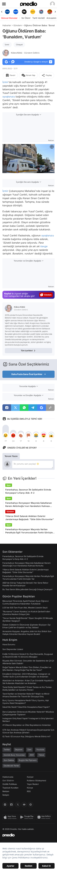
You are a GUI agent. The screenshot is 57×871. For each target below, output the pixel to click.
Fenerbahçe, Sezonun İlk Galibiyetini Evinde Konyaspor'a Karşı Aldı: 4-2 (28, 491)
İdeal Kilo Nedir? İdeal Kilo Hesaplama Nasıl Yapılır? (26, 707)
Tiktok (41, 755)
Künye (30, 788)
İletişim (5, 795)
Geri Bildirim (8, 780)
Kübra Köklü (25, 53)
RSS (29, 791)
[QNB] (41, 12)
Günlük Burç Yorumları (14, 755)
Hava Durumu (8, 644)
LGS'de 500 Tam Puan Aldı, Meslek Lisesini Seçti (24, 607)
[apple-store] (10, 817)
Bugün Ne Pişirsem (28, 760)
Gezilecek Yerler (11, 765)
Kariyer (30, 777)
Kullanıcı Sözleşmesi (36, 780)
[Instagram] (5, 804)
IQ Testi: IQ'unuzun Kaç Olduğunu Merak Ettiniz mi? (26, 736)
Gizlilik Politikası (9, 784)
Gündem (17, 25)
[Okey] (24, 12)
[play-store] (27, 817)
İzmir (7, 44)
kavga (43, 246)
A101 (32, 755)
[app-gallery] (44, 817)
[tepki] (5, 435)
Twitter (7, 749)
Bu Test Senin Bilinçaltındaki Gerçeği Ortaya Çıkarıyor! (27, 589)
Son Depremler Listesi (12, 649)
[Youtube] (24, 804)
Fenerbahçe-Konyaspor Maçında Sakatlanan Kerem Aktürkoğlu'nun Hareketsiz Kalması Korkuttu (28, 505)
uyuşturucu (8, 96)
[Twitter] (17, 804)
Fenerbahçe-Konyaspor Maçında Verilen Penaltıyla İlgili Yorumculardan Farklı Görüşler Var (29, 531)
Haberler (6, 25)
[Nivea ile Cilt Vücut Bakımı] (7, 12)
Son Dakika (9, 760)
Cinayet (19, 44)
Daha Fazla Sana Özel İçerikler (26, 374)
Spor (9, 485)
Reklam (5, 791)
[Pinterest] (30, 804)
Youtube (40, 749)
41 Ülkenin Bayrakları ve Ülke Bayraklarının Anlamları (26, 725)
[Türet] (49, 12)
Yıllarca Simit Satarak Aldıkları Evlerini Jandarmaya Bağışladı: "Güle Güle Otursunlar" (29, 518)
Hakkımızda (7, 777)
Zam (29, 749)
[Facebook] (11, 804)
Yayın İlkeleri (33, 784)
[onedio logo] (26, 835)
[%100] (32, 12)
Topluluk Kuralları (10, 788)
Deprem (18, 749)
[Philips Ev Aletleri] (16, 12)
